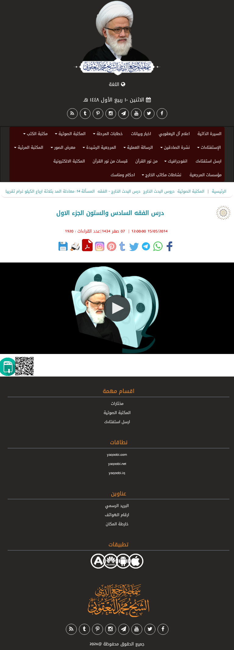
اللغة (115, 84)
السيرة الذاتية (209, 133)
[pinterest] (98, 113)
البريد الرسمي (117, 505)
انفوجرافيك (174, 162)
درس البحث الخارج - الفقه (119, 191)
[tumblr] (85, 113)
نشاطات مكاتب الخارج (160, 175)
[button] (117, 308)
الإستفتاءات (208, 148)
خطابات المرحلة (107, 134)
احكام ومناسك (123, 174)
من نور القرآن (146, 161)
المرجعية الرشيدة (98, 148)
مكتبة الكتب (34, 134)
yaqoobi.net (117, 463)
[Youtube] (136, 113)
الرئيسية (219, 191)
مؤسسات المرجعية (206, 174)
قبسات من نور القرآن (110, 161)
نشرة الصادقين (174, 148)
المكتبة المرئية (27, 148)
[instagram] (110, 113)
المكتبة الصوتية (69, 134)
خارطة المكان (117, 523)
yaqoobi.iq (117, 473)
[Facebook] (162, 113)
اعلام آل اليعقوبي (174, 133)
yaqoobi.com (117, 454)
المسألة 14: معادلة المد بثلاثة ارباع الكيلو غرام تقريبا (50, 191)
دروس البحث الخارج (159, 191)
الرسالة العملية (137, 148)
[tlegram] (123, 113)
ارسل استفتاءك (209, 161)
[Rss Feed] (72, 113)
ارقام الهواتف (117, 514)
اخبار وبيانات (141, 133)
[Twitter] (149, 113)
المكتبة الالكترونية (69, 161)
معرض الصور (62, 148)
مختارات (117, 403)
